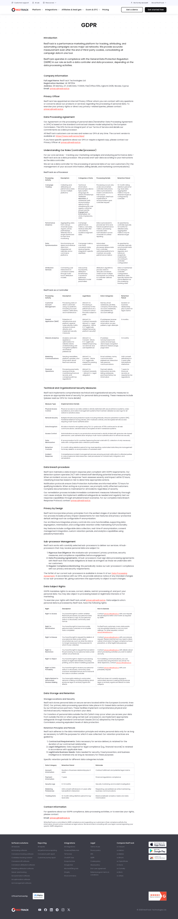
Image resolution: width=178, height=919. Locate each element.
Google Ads (68, 865)
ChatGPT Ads (69, 858)
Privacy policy (95, 850)
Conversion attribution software (23, 865)
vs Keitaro (120, 850)
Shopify (67, 872)
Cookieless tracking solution (22, 858)
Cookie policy (95, 861)
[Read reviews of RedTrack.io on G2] (157, 896)
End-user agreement (98, 868)
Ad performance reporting (47, 850)
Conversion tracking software (22, 854)
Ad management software (21, 883)
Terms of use (95, 847)
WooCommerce (70, 876)
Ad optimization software (21, 879)
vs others (120, 876)
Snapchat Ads (69, 861)
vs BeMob (120, 854)
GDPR (92, 858)
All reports (41, 847)
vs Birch (120, 872)
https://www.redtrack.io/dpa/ (70, 136)
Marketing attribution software (23, 868)
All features (16, 847)
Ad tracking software (19, 850)
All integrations (69, 847)
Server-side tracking (19, 872)
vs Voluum (121, 847)
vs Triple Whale (122, 861)
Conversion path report (46, 854)
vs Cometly (121, 868)
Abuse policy (95, 865)
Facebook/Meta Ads (71, 850)
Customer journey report (47, 858)
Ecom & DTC (92, 9)
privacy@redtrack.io (59, 88)
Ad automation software (21, 876)
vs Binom (120, 858)
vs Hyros (120, 865)
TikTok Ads (68, 854)
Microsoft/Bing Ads (71, 868)
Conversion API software (20, 861)
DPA (91, 854)
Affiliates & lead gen (71, 9)
